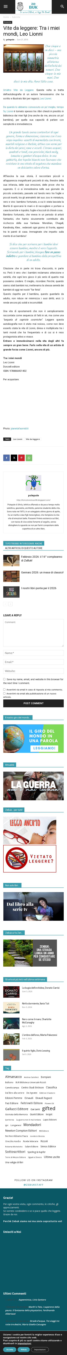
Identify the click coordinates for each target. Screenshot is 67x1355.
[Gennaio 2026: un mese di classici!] (11, 576)
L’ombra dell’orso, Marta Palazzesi (39, 1035)
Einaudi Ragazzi (43, 1097)
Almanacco (13, 1076)
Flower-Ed (49, 1103)
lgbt (6, 1125)
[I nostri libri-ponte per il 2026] (11, 592)
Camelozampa (12, 1087)
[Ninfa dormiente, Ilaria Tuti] (11, 1007)
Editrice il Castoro (47, 1093)
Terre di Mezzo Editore (15, 1157)
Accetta (9, 1349)
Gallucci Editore (16, 1109)
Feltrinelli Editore (32, 1103)
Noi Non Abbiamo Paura (16, 1136)
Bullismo (9, 1082)
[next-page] (10, 604)
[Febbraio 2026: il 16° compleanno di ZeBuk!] (11, 560)
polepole (10, 39)
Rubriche (16, 17)
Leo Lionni (45, 98)
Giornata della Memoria (16, 1114)
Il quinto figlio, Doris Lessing (36, 1050)
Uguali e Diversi (35, 1157)
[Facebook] (6, 458)
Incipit (49, 1114)
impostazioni (24, 1343)
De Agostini (32, 1092)
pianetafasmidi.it (19, 428)
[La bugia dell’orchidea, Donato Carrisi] (11, 992)
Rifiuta (24, 1349)
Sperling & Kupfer (36, 1152)
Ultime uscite (52, 1157)
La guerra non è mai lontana (28, 1119)
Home (6, 17)
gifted (48, 1108)
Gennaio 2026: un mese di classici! (42, 572)
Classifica (51, 1087)
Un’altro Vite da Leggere (18, 90)
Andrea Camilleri (31, 1077)
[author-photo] (33, 490)
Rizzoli (44, 1141)
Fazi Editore (11, 1103)
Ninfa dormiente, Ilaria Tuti (35, 1003)
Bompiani (46, 1077)
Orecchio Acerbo (13, 1141)
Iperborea (9, 1119)
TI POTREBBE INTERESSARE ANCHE (23, 543)
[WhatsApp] (29, 458)
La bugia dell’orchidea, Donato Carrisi (41, 988)
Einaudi (29, 1097)
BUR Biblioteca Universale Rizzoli (31, 1082)
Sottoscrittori (15, 1151)
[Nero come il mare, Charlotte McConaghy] (11, 1023)
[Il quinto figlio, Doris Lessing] (11, 1055)
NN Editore (44, 1131)
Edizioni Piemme (13, 1097)
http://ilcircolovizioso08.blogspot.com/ (33, 500)
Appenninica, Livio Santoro (32, 1299)
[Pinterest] (21, 458)
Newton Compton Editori (21, 1130)
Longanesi (16, 1125)
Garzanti (35, 1109)
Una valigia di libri (14, 1162)
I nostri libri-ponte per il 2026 (38, 588)
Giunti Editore (37, 1114)
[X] (14, 458)
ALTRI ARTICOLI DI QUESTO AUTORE (23, 548)
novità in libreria (37, 1136)
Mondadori (32, 1124)
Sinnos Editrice (48, 1146)
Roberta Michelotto (14, 1146)
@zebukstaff (34, 1184)
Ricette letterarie (30, 1141)
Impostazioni (40, 1349)
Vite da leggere (33, 439)
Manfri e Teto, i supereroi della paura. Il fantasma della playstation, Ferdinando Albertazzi (32, 1310)
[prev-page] (5, 604)
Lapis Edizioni (50, 1119)
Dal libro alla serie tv (14, 1092)
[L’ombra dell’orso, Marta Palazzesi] (11, 1039)
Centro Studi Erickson (32, 1087)
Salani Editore (31, 1146)
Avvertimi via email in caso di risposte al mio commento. (35, 689)
